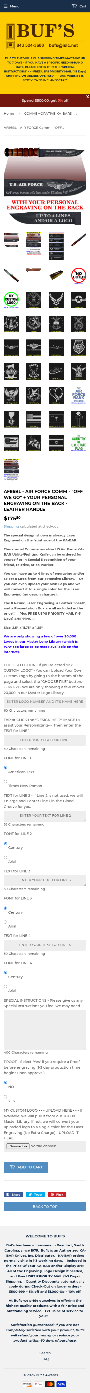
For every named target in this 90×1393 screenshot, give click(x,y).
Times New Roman (25, 786)
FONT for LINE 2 (18, 833)
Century (15, 847)
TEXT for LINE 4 (17, 935)
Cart (82, 6)
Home (9, 113)
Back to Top (45, 1206)
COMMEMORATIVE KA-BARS (48, 113)
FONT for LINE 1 (17, 758)
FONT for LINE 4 (18, 963)
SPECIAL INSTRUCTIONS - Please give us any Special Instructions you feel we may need (43, 1003)
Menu (15, 6)
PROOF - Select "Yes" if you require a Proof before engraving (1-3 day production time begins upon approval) (42, 1067)
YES (11, 1101)
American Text (21, 772)
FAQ (45, 1359)
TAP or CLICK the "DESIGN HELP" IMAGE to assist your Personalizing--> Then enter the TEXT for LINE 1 (42, 725)
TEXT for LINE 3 (17, 871)
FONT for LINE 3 (18, 898)
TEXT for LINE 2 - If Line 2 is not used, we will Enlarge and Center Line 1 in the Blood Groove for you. (43, 801)
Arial (12, 862)
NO (11, 1087)
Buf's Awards (47, 1375)
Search (45, 1353)
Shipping (11, 526)
